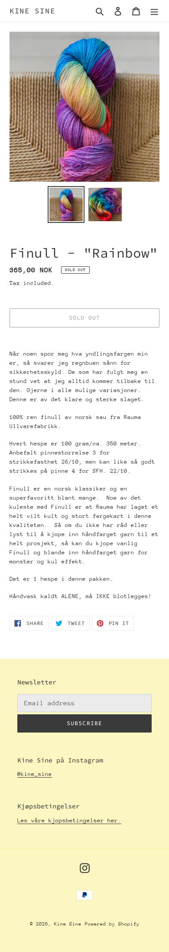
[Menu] (154, 11)
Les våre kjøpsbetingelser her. (69, 820)
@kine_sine (34, 774)
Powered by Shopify (112, 924)
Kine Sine (32, 11)
